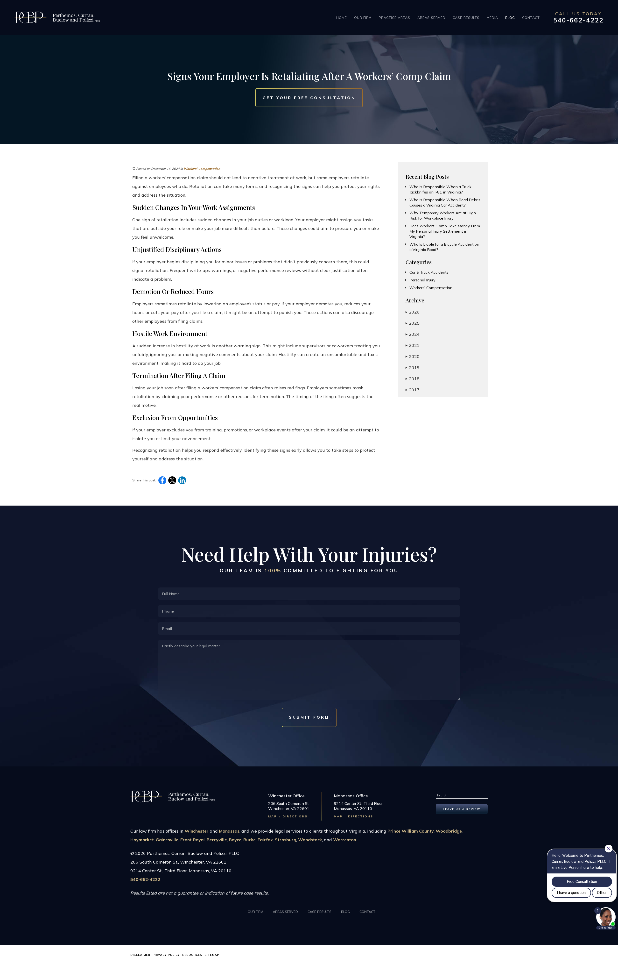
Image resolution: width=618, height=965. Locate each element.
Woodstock (310, 840)
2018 (413, 378)
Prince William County (410, 831)
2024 (413, 334)
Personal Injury (422, 280)
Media (492, 17)
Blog (510, 17)
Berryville (217, 840)
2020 (413, 356)
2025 (413, 323)
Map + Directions (288, 816)
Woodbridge (449, 831)
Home (341, 17)
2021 (413, 345)
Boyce (235, 840)
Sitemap (211, 955)
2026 (413, 312)
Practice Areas (394, 17)
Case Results (466, 17)
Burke (249, 840)
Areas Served (431, 17)
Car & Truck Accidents (429, 272)
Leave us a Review (461, 809)
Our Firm (363, 17)
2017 (413, 390)
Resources (192, 955)
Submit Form (309, 717)
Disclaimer (140, 955)
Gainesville (167, 840)
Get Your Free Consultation (309, 97)
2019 (413, 367)
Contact (531, 17)
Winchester (197, 831)
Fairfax (265, 840)
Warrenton (344, 840)
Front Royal (192, 840)
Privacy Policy (166, 955)
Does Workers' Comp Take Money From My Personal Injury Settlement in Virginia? (444, 231)
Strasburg (285, 840)
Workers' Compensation (202, 169)
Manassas (229, 831)
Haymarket (142, 840)
